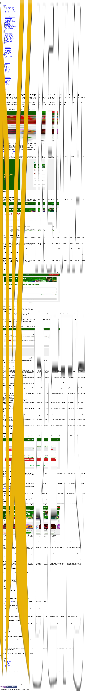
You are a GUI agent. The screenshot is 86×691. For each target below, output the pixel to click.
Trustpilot (2, 656)
